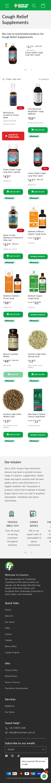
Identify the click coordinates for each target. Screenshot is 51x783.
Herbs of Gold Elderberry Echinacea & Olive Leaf (13, 237)
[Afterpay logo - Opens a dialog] (32, 136)
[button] (7, 5)
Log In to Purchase (13, 136)
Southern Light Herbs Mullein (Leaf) (12, 415)
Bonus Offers (11, 646)
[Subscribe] (43, 749)
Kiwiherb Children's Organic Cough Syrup (37, 232)
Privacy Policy (11, 670)
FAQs (7, 628)
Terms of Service (12, 682)
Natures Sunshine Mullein (10, 355)
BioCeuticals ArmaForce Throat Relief (11, 115)
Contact (8, 634)
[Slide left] (20, 70)
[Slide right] (31, 70)
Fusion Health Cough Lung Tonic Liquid (34, 53)
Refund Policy (11, 676)
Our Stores (10, 622)
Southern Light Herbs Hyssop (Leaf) (37, 355)
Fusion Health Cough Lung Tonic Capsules (12, 170)
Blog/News (9, 706)
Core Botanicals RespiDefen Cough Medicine (36, 111)
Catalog (8, 640)
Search (8, 610)
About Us (9, 616)
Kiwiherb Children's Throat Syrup (11, 297)
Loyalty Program (12, 652)
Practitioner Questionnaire (16, 688)
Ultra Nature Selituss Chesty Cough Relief (37, 415)
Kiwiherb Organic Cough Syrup (35, 297)
